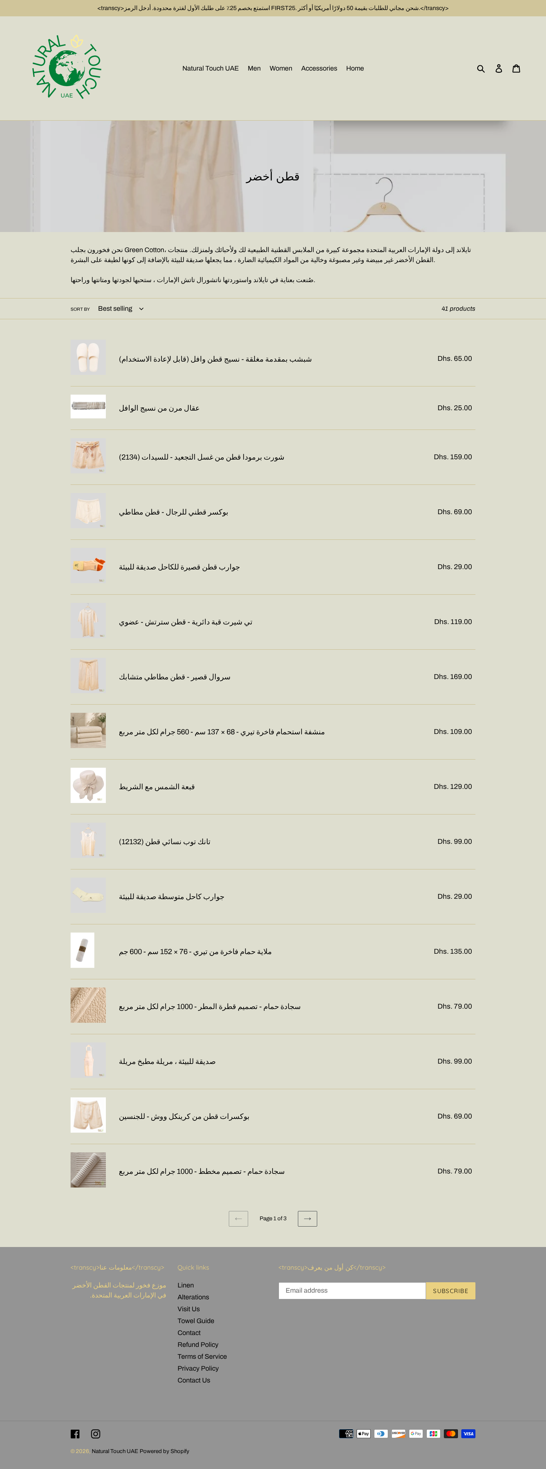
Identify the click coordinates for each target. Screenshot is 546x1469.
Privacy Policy (198, 1368)
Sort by (80, 309)
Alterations (193, 1297)
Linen (186, 1285)
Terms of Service (202, 1356)
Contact (189, 1332)
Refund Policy (198, 1344)
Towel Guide (196, 1321)
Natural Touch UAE (115, 1451)
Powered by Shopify (164, 1451)
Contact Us (194, 1380)
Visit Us (189, 1309)
